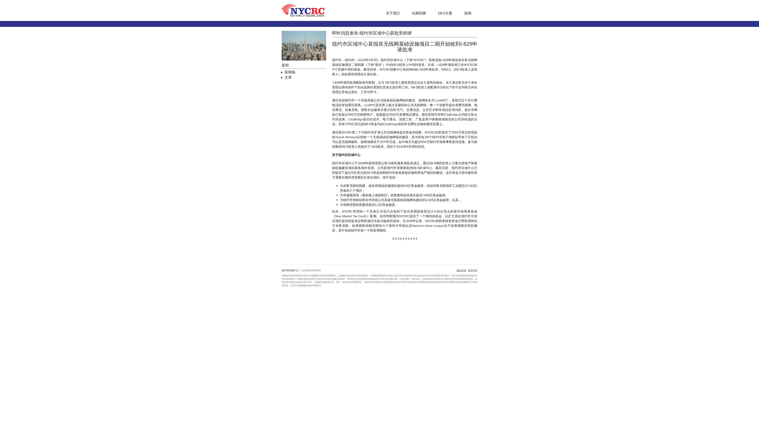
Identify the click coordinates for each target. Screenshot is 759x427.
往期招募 (419, 13)
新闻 (467, 13)
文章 (288, 77)
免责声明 (472, 270)
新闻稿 (290, 72)
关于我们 (393, 13)
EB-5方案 (445, 13)
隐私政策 (461, 270)
